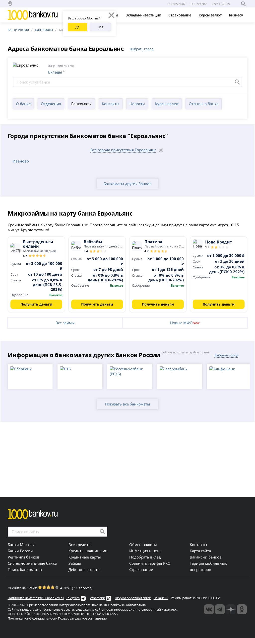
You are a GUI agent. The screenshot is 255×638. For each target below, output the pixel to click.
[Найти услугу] (237, 82)
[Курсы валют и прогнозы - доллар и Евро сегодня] (209, 609)
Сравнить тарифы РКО (150, 563)
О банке (23, 103)
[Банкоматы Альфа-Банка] (229, 376)
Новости (137, 103)
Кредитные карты (84, 557)
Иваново (21, 161)
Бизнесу (236, 15)
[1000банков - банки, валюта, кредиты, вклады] (242, 609)
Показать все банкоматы (127, 403)
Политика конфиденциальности (32, 618)
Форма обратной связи (133, 598)
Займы (74, 563)
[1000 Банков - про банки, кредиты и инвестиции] (231, 609)
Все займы (65, 322)
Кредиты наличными (88, 550)
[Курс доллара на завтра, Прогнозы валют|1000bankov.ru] (220, 609)
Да (77, 27)
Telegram (73, 598)
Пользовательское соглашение (82, 618)
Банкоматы (44, 29)
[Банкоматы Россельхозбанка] (129, 376)
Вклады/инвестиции (144, 15)
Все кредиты (79, 544)
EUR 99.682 (199, 3)
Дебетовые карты (84, 569)
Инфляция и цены (145, 550)
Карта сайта (200, 550)
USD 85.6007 (176, 3)
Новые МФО (184, 322)
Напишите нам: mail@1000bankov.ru (36, 598)
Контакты (110, 103)
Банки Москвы (21, 544)
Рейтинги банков (23, 557)
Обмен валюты (143, 544)
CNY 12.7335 (221, 3)
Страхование (180, 15)
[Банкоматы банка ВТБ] (80, 376)
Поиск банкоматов (25, 569)
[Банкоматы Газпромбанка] (179, 376)
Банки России (18, 29)
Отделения (51, 103)
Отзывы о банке (203, 103)
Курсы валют (211, 15)
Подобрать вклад (145, 557)
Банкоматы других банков (128, 183)
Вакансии (161, 598)
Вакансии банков (206, 557)
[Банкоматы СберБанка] (30, 376)
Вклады (55, 72)
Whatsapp (97, 598)
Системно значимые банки (32, 563)
